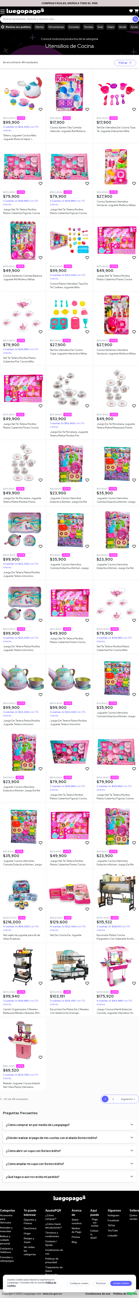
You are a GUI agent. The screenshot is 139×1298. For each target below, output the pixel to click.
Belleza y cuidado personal (5, 1240)
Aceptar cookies (121, 1283)
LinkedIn (112, 1235)
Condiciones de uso (97, 1293)
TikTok (111, 1225)
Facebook (113, 1220)
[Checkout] (136, 11)
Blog (74, 1242)
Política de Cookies (125, 1293)
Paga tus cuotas (94, 1222)
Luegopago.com (32, 1293)
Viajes (110, 26)
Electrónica (30, 1228)
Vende (122, 26)
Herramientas (56, 26)
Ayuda (134, 26)
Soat (100, 26)
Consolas (74, 26)
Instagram (113, 1215)
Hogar (27, 1233)
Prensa (76, 1237)
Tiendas (88, 26)
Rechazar (101, 1283)
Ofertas (39, 26)
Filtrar (123, 63)
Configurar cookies (79, 1283)
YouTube (113, 1230)
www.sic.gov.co (52, 1293)
